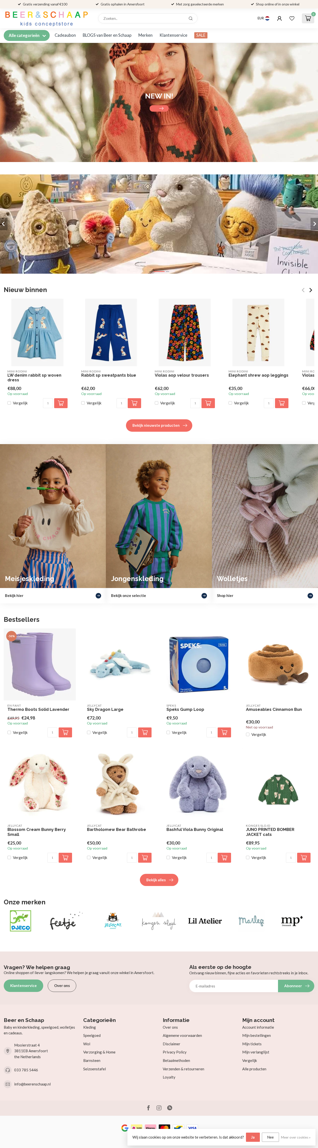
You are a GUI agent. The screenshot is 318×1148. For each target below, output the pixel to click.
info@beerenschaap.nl (32, 1084)
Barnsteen (91, 1060)
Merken (145, 35)
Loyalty (169, 1077)
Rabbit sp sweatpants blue (108, 375)
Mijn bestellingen (256, 1035)
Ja (253, 1137)
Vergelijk (20, 403)
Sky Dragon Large (105, 709)
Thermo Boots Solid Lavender (38, 709)
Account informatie (258, 1027)
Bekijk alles (156, 880)
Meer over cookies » (296, 1137)
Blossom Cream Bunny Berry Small (36, 832)
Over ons (62, 985)
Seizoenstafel (94, 1069)
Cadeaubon (65, 35)
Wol (86, 1044)
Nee (270, 1137)
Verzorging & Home (99, 1052)
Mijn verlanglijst (255, 1052)
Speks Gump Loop (185, 709)
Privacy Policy (175, 1052)
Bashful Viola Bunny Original (194, 829)
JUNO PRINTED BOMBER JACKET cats (270, 832)
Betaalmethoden (176, 1060)
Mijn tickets (252, 1044)
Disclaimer (171, 1044)
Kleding (89, 1027)
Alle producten (254, 1069)
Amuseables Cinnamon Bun (274, 709)
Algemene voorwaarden (182, 1035)
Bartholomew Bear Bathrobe (116, 829)
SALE (200, 35)
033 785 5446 (26, 1070)
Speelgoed (92, 1035)
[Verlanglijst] (291, 18)
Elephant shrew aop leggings (258, 375)
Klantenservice (173, 35)
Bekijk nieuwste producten (156, 425)
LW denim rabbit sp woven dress (34, 378)
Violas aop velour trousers (182, 375)
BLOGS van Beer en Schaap (107, 35)
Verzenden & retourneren (183, 1069)
